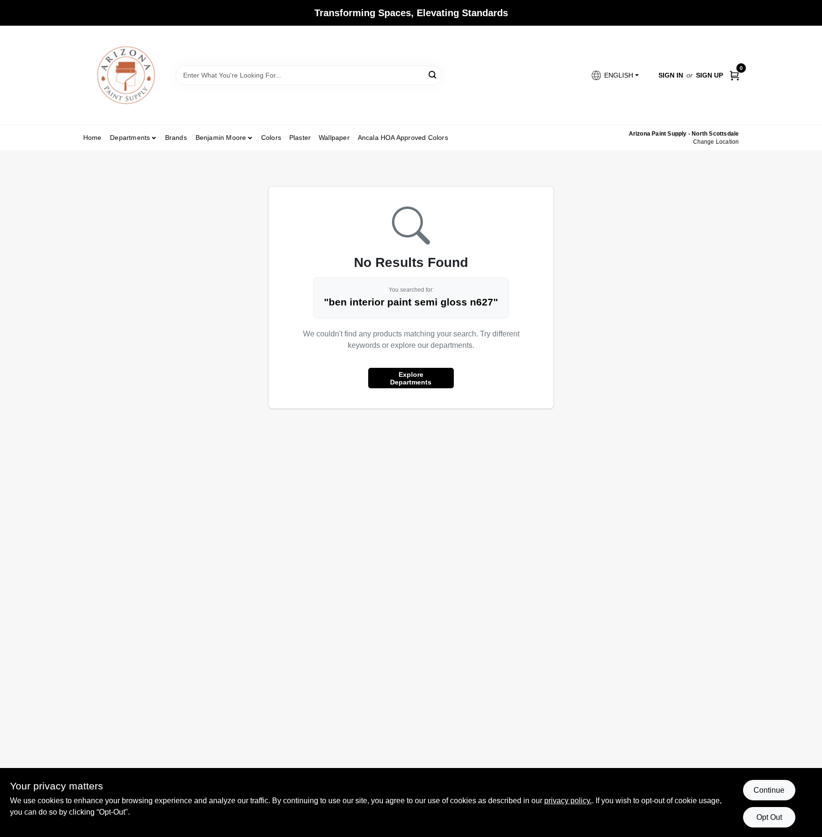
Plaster (300, 137)
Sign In (670, 75)
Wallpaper (334, 137)
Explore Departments (410, 378)
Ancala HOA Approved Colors (403, 137)
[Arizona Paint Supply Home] (126, 75)
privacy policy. (568, 801)
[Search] (433, 74)
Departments (130, 137)
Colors (271, 137)
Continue (769, 790)
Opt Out (769, 817)
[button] (614, 75)
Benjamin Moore (221, 137)
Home (92, 137)
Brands (176, 137)
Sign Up (709, 75)
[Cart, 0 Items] (734, 75)
